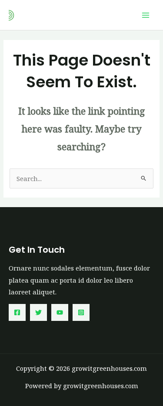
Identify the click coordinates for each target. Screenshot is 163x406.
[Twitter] (38, 312)
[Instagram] (81, 312)
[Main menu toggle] (145, 14)
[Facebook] (17, 312)
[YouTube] (59, 312)
